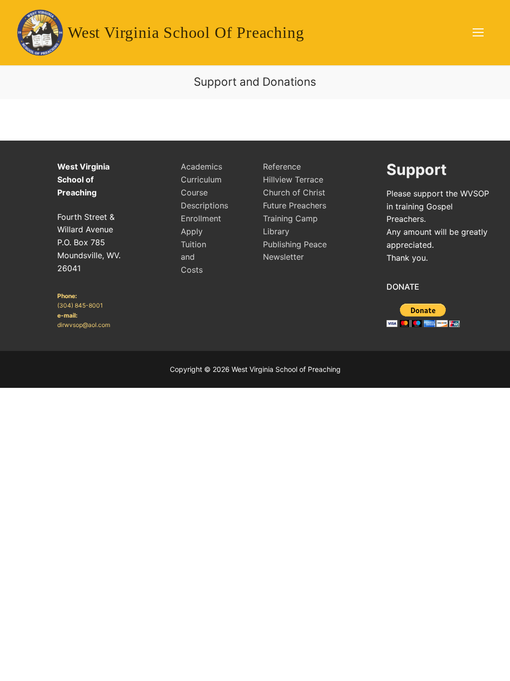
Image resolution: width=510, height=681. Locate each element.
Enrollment (201, 218)
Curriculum (201, 179)
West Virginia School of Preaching (186, 32)
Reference (282, 166)
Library (276, 231)
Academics (201, 166)
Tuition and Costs (193, 257)
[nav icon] (478, 32)
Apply (192, 231)
